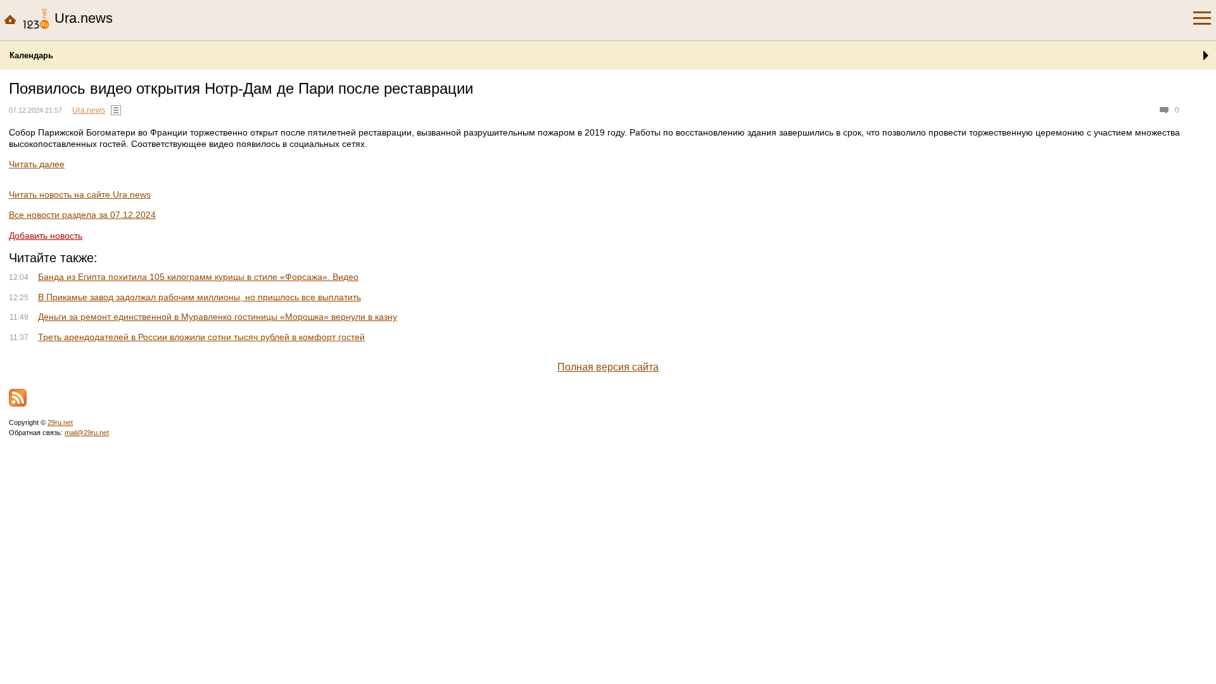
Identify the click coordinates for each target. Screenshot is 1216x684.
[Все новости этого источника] (116, 110)
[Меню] (1202, 18)
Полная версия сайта (608, 367)
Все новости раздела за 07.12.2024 (82, 215)
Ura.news (88, 110)
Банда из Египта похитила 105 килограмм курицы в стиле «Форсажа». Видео (198, 277)
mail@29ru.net (87, 432)
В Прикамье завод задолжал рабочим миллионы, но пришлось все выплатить (199, 297)
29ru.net (60, 422)
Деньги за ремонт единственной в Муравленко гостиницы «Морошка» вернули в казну (217, 317)
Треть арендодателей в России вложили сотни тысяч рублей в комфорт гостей (201, 337)
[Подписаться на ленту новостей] (18, 398)
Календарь (31, 55)
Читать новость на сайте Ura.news (80, 194)
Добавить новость (45, 236)
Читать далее (37, 164)
